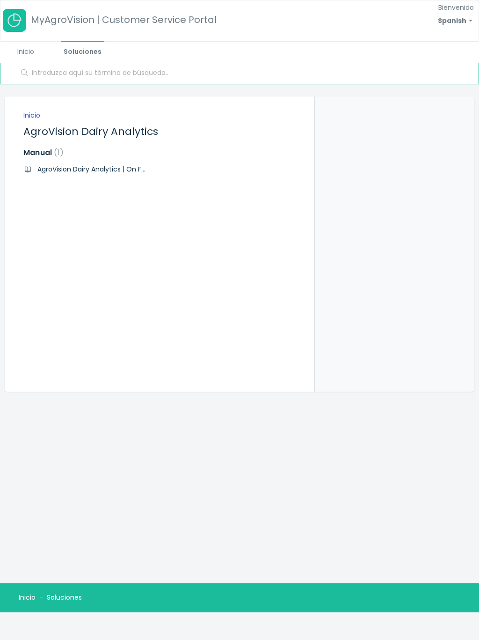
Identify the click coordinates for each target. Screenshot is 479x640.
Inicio (25, 51)
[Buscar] (24, 73)
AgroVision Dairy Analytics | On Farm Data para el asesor (128, 169)
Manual (41, 152)
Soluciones (83, 51)
